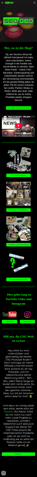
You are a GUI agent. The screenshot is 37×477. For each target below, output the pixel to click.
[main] (18, 48)
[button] (2, 2)
